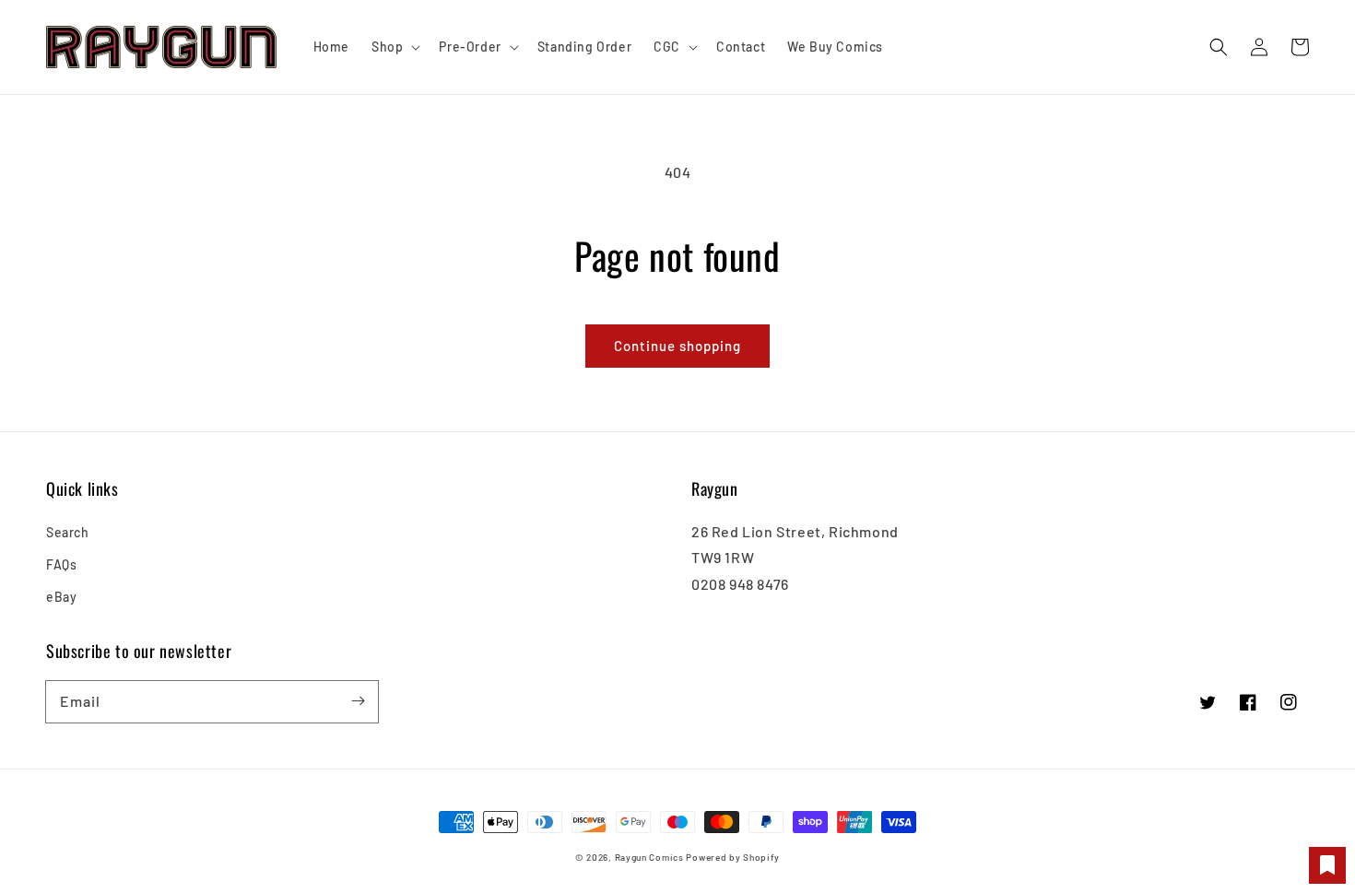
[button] (1218, 47)
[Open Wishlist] (1327, 865)
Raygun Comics (649, 857)
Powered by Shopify (733, 857)
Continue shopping (677, 345)
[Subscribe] (357, 701)
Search (67, 532)
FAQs (61, 564)
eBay (61, 597)
